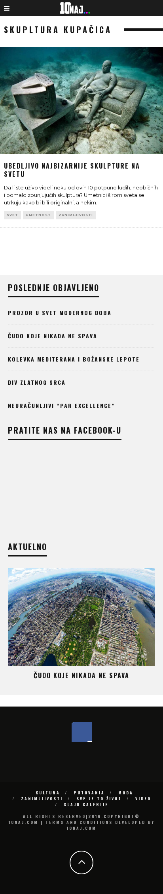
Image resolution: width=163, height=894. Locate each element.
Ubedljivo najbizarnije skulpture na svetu (72, 170)
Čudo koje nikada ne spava (52, 336)
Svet (12, 215)
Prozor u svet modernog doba (60, 312)
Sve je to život (99, 798)
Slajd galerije (86, 804)
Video (143, 798)
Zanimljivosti (76, 215)
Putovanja (89, 793)
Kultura (48, 793)
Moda (125, 793)
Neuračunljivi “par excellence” (61, 405)
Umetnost (38, 215)
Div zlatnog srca (37, 382)
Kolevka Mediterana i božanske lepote (74, 359)
